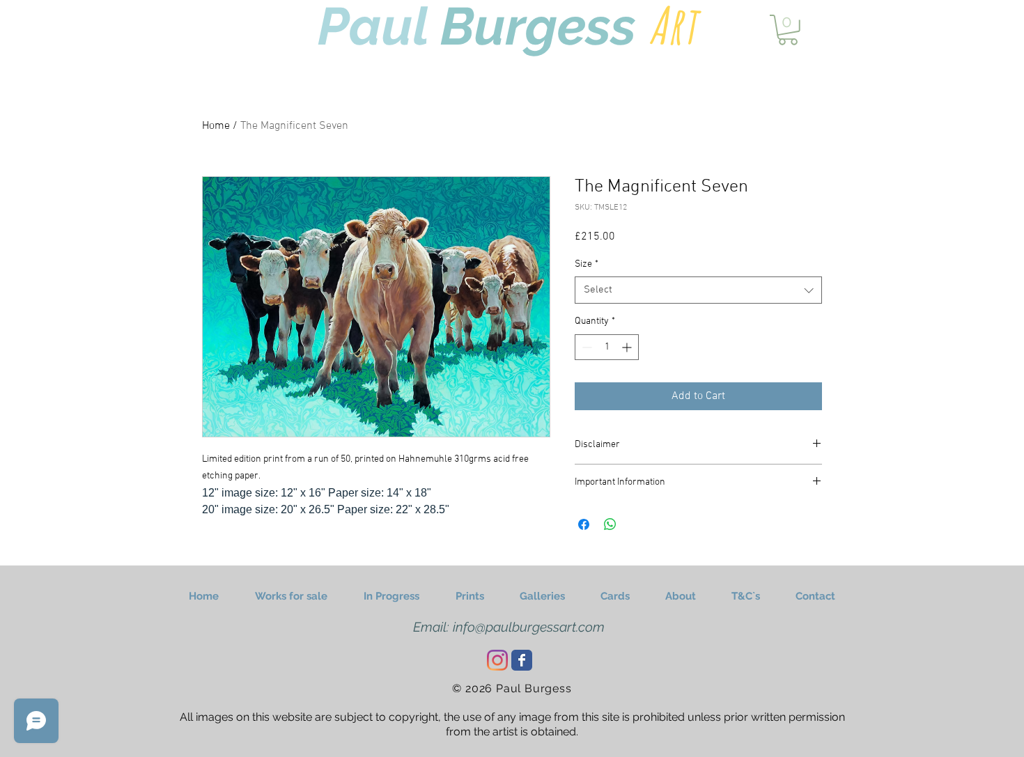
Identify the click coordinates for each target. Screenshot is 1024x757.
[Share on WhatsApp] (610, 524)
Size (586, 264)
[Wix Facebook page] (521, 660)
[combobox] (698, 290)
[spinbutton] (606, 347)
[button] (788, 30)
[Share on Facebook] (583, 524)
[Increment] (628, 347)
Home (216, 126)
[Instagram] (497, 660)
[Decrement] (585, 347)
